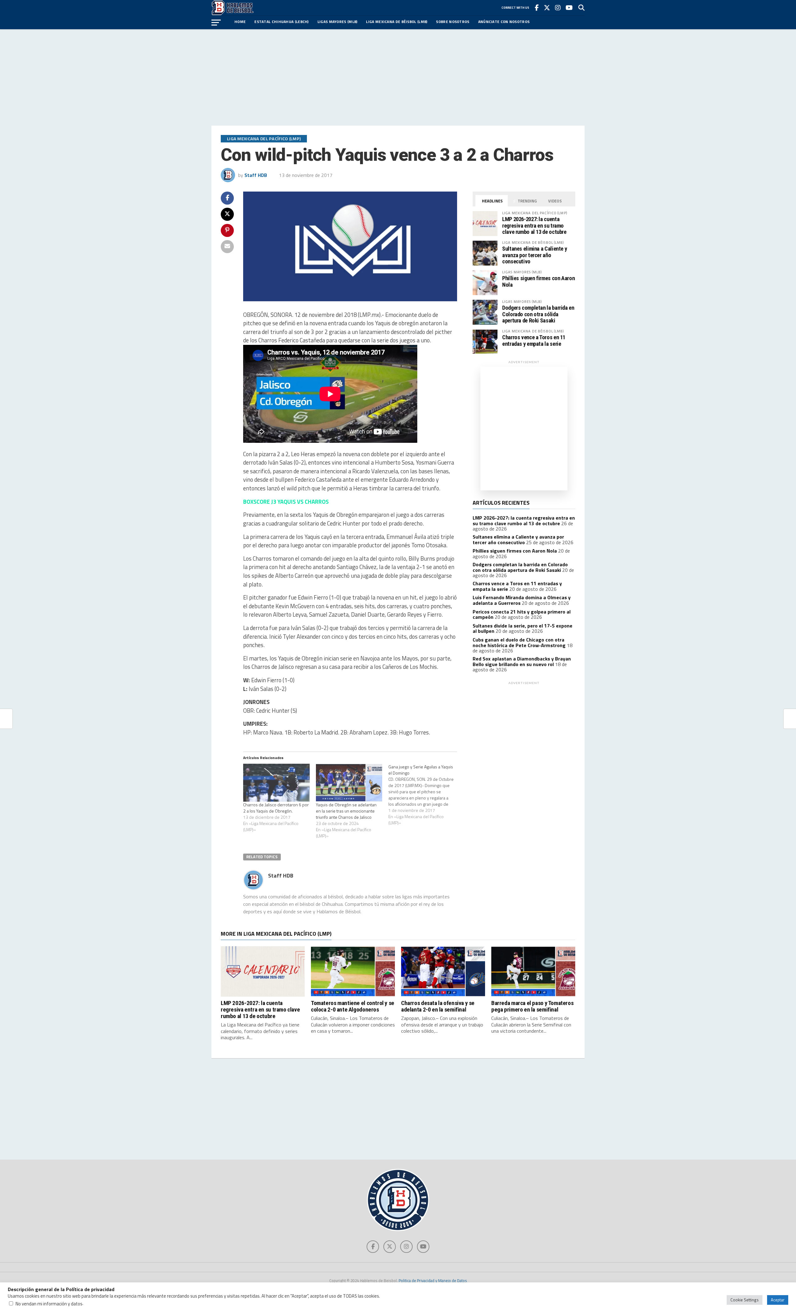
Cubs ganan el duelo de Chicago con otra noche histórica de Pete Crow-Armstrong (519, 642)
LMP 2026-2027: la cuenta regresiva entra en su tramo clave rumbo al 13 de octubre (534, 225)
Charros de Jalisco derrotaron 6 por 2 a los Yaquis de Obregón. (276, 807)
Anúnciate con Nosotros (504, 22)
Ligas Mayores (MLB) (337, 22)
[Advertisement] (398, 77)
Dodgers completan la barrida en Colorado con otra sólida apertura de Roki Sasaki (538, 313)
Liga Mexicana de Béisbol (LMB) (396, 22)
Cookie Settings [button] (744, 1300)
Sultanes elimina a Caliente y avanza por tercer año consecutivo (534, 254)
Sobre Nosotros (452, 22)
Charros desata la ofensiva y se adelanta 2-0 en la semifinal (437, 1006)
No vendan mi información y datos (49, 1303)
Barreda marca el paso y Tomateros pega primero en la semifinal (532, 1006)
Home (240, 22)
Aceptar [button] (777, 1300)
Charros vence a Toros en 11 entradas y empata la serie (533, 340)
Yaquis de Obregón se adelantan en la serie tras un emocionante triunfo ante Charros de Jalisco (346, 810)
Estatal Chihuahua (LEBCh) (281, 22)
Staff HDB (255, 175)
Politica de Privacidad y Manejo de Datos (433, 1280)
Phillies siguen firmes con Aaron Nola (538, 281)
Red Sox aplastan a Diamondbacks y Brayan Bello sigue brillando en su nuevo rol (522, 661)
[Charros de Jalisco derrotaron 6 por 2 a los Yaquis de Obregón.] (276, 783)
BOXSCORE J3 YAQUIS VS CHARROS (286, 501)
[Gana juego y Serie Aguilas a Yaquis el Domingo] (424, 795)
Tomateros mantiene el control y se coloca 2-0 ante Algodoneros (352, 1006)
